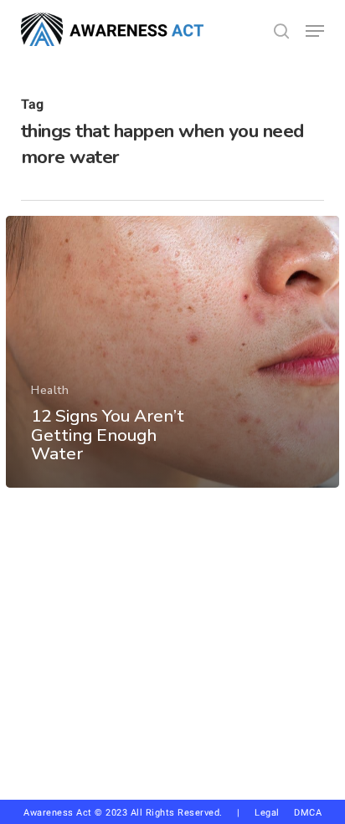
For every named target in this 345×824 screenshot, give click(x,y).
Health (50, 390)
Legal (267, 812)
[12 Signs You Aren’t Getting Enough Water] (172, 352)
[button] (315, 31)
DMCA (308, 812)
